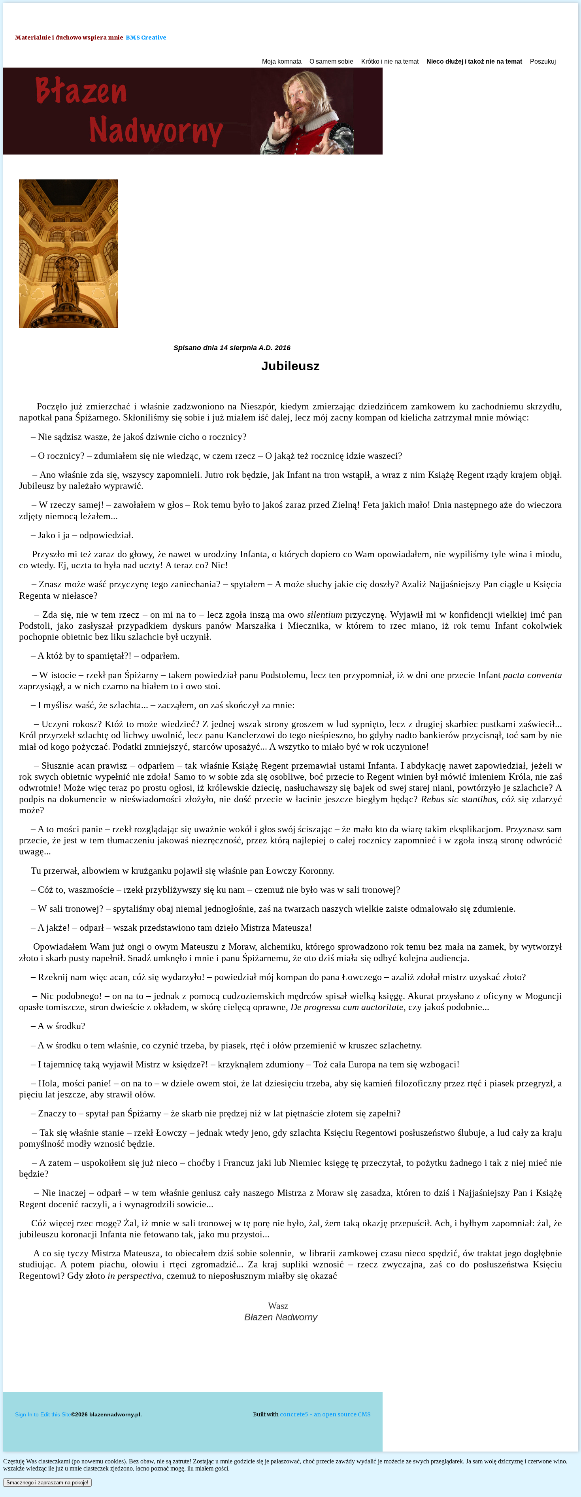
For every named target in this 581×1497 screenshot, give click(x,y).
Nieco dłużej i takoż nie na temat (474, 61)
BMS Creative (146, 37)
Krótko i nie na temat (390, 61)
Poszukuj (543, 61)
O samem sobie (331, 61)
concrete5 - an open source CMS (325, 1414)
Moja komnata (282, 61)
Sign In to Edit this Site (43, 1414)
